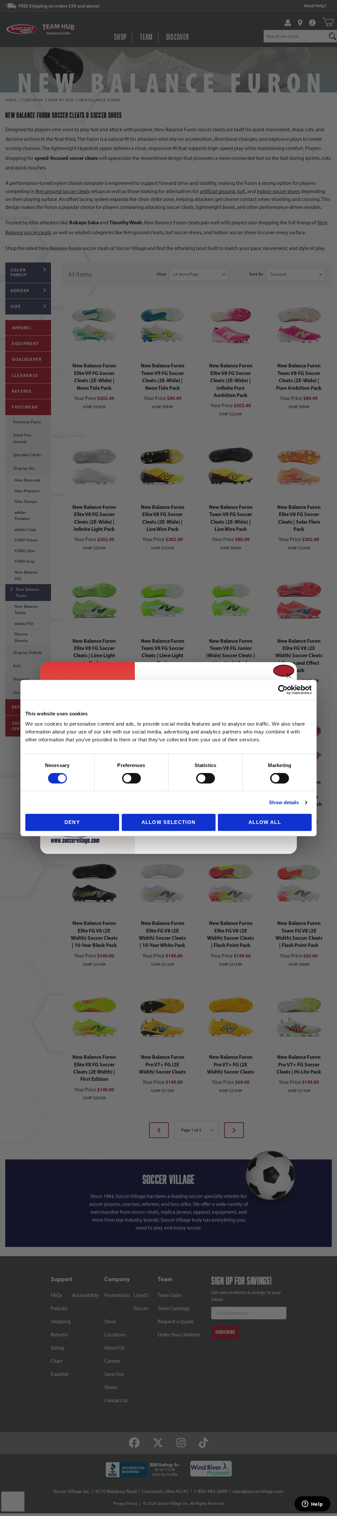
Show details (284, 802)
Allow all (264, 822)
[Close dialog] (284, 670)
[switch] (131, 778)
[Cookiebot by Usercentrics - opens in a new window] (283, 690)
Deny (72, 822)
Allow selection (169, 822)
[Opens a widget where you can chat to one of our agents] (312, 1504)
